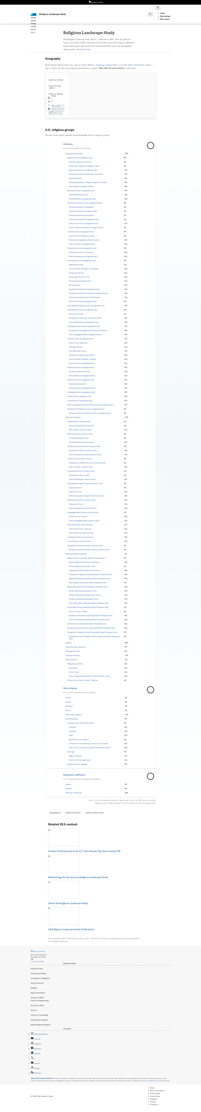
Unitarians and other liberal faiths (80, 723)
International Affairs (38, 973)
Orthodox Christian (72, 651)
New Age (70, 752)
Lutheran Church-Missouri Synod (81, 236)
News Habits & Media (39, 1020)
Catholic (68, 643)
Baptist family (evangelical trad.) (80, 158)
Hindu (67, 710)
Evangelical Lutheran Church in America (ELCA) (87, 463)
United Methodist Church (79, 438)
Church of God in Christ (78, 611)
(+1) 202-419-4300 (37, 962)
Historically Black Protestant (76, 554)
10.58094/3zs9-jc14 (60, 941)
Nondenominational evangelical (81, 207)
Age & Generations (38, 993)
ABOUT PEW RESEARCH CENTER (41, 1078)
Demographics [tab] (55, 812)
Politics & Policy (37, 968)
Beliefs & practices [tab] (73, 812)
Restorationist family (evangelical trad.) (82, 310)
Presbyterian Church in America (81, 252)
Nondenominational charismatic (81, 215)
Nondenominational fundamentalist (83, 211)
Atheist (68, 784)
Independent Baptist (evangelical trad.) (84, 166)
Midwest (91, 64)
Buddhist (69, 706)
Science (34, 1010)
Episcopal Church (75, 488)
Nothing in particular (73, 793)
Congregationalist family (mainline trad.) (83, 512)
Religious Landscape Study (52, 14)
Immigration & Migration (40, 978)
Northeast (100, 64)
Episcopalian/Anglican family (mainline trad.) (85, 483)
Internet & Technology (39, 1015)
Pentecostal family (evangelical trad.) (81, 260)
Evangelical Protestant (74, 153)
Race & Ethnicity (37, 983)
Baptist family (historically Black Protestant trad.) (86, 558)
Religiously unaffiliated (74, 774)
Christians (68, 144)
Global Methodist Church (78, 195)
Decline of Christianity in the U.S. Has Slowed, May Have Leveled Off (84, 851)
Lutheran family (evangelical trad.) (80, 232)
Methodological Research (40, 1024)
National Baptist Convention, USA (82, 566)
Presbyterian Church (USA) (79, 475)
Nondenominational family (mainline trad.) (84, 446)
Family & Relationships (40, 1000)
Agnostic (68, 788)
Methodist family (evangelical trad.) (81, 190)
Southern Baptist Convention (80, 162)
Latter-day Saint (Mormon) (75, 647)
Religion (34, 988)
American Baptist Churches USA (81, 426)
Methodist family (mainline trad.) (80, 434)
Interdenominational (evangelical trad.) (84, 219)
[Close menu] (158, 8)
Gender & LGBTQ (37, 997)
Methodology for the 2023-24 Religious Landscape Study (78, 877)
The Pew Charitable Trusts (149, 1081)
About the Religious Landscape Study (68, 903)
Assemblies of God (76, 265)
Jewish (68, 698)
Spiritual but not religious (79, 739)
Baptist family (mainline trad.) (79, 421)
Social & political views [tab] (95, 812)
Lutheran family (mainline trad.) (79, 459)
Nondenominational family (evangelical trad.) (85, 203)
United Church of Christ (78, 516)
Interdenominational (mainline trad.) (83, 450)
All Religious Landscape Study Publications (71, 929)
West (115, 64)
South (107, 64)
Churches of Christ (76, 314)
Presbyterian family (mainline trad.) (81, 471)
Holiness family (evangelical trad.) (80, 339)
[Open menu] (150, 14)
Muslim (68, 702)
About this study (83, 49)
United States (138, 64)
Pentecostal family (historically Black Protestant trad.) (88, 607)
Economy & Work (37, 1005)
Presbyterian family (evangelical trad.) (82, 248)
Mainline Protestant (73, 417)
